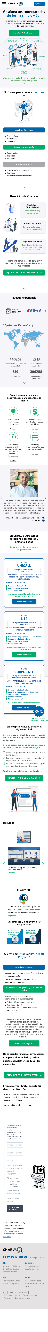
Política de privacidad (12, 1295)
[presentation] (1, 311)
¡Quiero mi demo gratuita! (22, 272)
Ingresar (38, 3)
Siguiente (24, 187)
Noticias (7, 1298)
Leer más (12, 875)
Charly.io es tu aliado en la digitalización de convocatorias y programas (24, 79)
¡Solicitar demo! (23, 32)
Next (43, 936)
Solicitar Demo (14, 1208)
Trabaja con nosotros (21, 1298)
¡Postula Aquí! (23, 1043)
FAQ (5, 1292)
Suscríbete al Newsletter (23, 1075)
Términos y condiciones (18, 1292)
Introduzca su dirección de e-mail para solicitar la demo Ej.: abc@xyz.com (14, 1170)
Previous (4, 936)
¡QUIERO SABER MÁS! (24, 601)
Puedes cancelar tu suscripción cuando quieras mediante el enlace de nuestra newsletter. (13, 1196)
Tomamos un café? (30, 1295)
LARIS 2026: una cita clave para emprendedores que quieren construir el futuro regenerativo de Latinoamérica (24, 869)
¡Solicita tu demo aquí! (22, 778)
